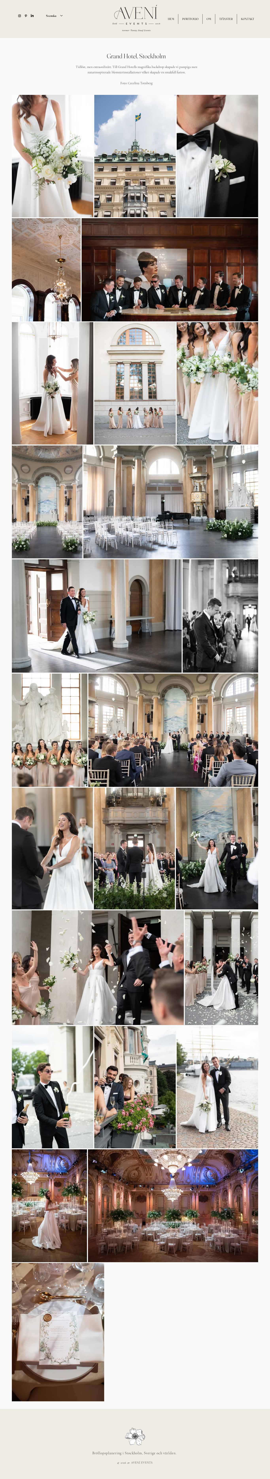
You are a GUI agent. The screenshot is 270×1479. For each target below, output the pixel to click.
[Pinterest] (26, 16)
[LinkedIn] (32, 16)
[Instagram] (19, 16)
